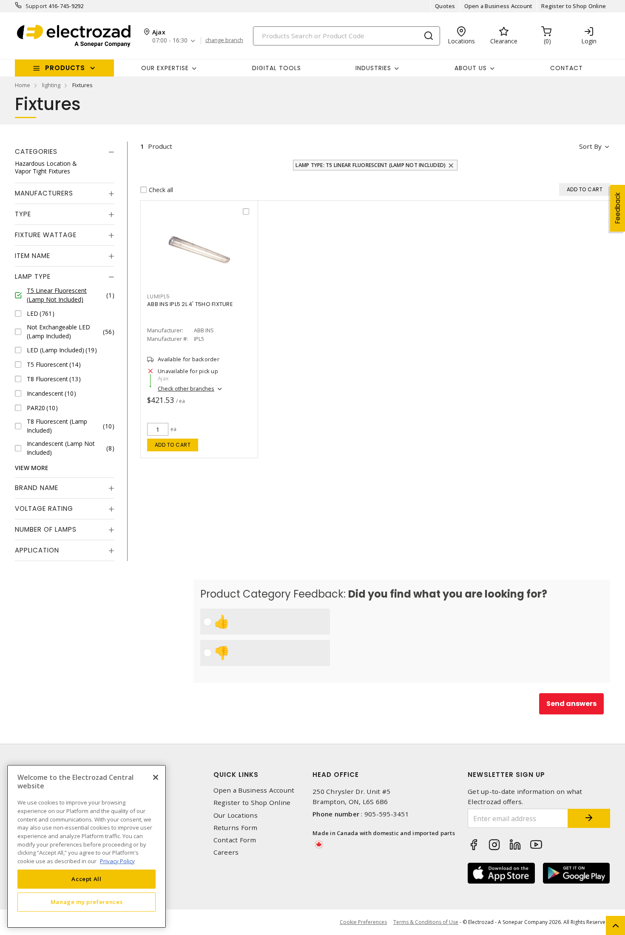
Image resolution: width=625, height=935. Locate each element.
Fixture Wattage (46, 234)
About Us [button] (471, 68)
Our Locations (235, 815)
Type (23, 214)
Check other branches (186, 388)
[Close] (155, 777)
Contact (566, 68)
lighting (51, 85)
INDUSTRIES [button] (373, 68)
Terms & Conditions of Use (425, 922)
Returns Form (235, 828)
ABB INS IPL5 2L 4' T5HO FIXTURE (190, 304)
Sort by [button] (590, 146)
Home (22, 85)
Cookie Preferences (363, 922)
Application (37, 550)
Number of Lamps (46, 529)
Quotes (445, 6)
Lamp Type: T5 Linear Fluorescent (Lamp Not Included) (370, 165)
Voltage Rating (44, 508)
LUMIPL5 (158, 296)
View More (31, 468)
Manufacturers (44, 193)
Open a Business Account (498, 6)
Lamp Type (33, 276)
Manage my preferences (87, 902)
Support (36, 6)
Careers (226, 852)
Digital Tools (276, 68)
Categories (36, 151)
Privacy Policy (117, 860)
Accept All (86, 879)
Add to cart (173, 444)
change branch (224, 40)
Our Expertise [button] (165, 68)
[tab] (64, 152)
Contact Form (234, 840)
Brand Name (36, 487)
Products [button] (65, 67)
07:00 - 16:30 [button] (170, 40)
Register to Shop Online (573, 6)
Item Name (32, 255)
